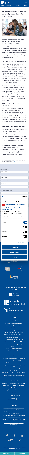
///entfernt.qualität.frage (13, 399)
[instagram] (19, 440)
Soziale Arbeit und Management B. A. (14, 348)
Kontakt (14, 392)
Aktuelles (11, 387)
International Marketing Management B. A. (13, 330)
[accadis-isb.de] (14, 302)
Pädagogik (25, 5)
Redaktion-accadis (17, 162)
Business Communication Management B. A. (13, 334)
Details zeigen (20, 242)
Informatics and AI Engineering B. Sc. (14, 337)
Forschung (16, 387)
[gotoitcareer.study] (14, 310)
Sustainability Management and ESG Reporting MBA (13, 372)
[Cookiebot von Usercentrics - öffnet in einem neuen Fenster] (20, 197)
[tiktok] (7, 435)
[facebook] (14, 435)
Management (18, 5)
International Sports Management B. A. (13, 328)
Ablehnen (14, 257)
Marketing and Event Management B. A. (14, 332)
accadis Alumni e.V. (7, 385)
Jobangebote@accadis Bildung (11, 390)
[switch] (25, 227)
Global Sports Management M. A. (14, 360)
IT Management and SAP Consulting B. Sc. (14, 339)
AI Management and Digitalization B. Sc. (13, 341)
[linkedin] (21, 435)
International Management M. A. (10, 358)
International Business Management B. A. (14, 323)
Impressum (11, 448)
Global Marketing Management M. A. (14, 363)
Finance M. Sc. (22, 358)
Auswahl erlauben (14, 252)
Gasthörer (23, 383)
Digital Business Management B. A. (13, 325)
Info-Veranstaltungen (14, 383)
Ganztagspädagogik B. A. (13, 350)
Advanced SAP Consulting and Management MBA (14, 375)
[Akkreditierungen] (14, 264)
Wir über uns (5, 383)
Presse (21, 390)
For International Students (14, 395)
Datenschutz (17, 448)
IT (21, 5)
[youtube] (11, 440)
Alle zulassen (14, 247)
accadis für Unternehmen (18, 385)
